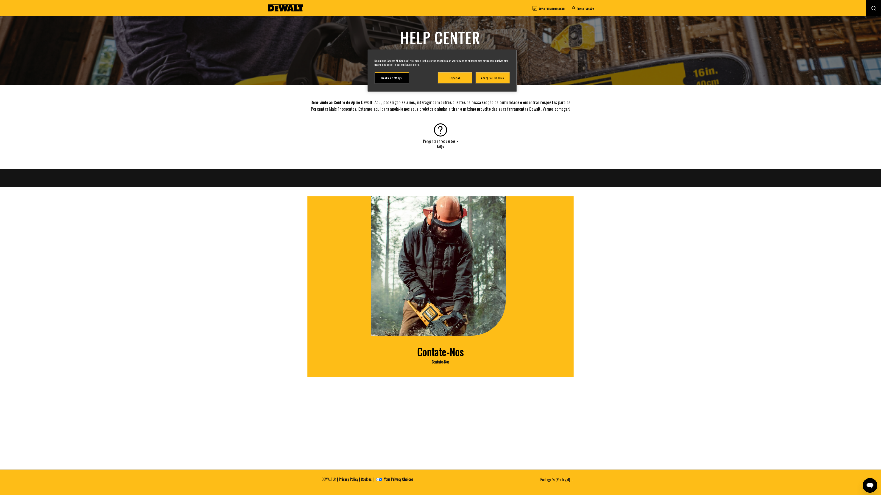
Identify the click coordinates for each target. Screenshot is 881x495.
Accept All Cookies (492, 78)
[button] (584, 8)
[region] (442, 71)
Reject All (455, 78)
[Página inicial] (285, 8)
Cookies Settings (391, 78)
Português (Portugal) (555, 480)
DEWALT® (329, 479)
